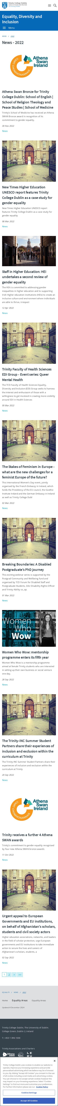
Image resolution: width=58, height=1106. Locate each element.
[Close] (55, 1061)
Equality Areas (39, 1000)
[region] (29, 1081)
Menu (11, 27)
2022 (12, 36)
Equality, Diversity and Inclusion (22, 19)
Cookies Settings (29, 1092)
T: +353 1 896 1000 (11, 1037)
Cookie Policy (42, 1087)
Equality (6, 992)
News (4, 36)
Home (5, 1000)
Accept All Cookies (29, 1100)
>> (19, 974)
